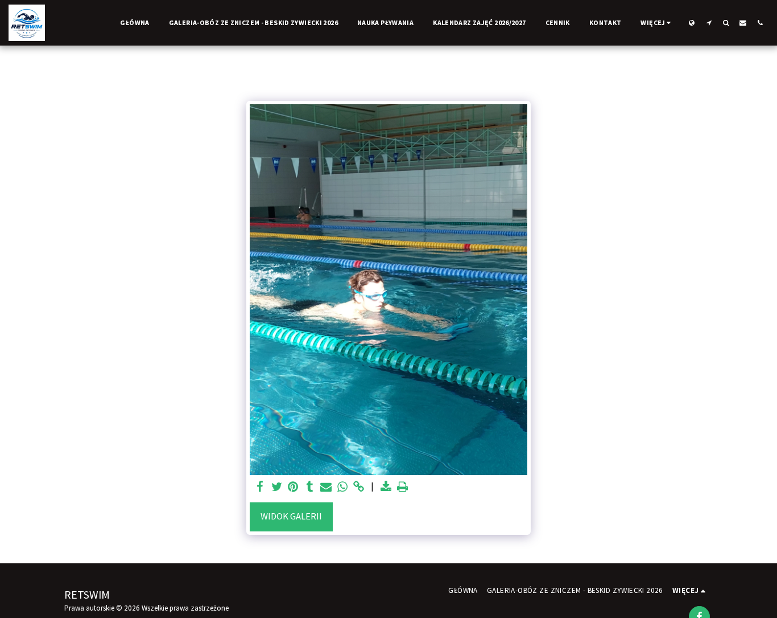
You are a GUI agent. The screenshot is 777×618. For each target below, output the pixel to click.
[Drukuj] (402, 487)
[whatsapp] (343, 487)
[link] (359, 487)
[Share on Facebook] (260, 487)
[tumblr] (310, 487)
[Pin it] (293, 487)
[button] (709, 22)
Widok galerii (291, 516)
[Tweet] (277, 487)
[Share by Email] (326, 487)
